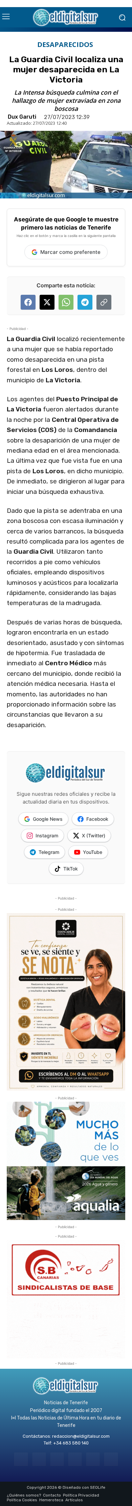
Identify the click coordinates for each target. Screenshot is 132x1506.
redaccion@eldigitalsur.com (81, 1436)
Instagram (47, 835)
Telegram (49, 852)
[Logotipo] (66, 17)
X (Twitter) (93, 835)
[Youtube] (110, 1459)
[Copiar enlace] (103, 302)
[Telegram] (57, 1459)
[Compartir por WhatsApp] (66, 302)
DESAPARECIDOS (65, 44)
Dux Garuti (22, 117)
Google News (48, 819)
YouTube (92, 852)
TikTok (70, 868)
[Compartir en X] (47, 302)
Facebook (97, 819)
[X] (93, 1459)
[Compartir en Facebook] (28, 302)
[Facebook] (20, 1459)
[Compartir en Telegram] (85, 302)
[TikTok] (75, 1459)
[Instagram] (39, 1459)
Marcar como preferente (70, 252)
